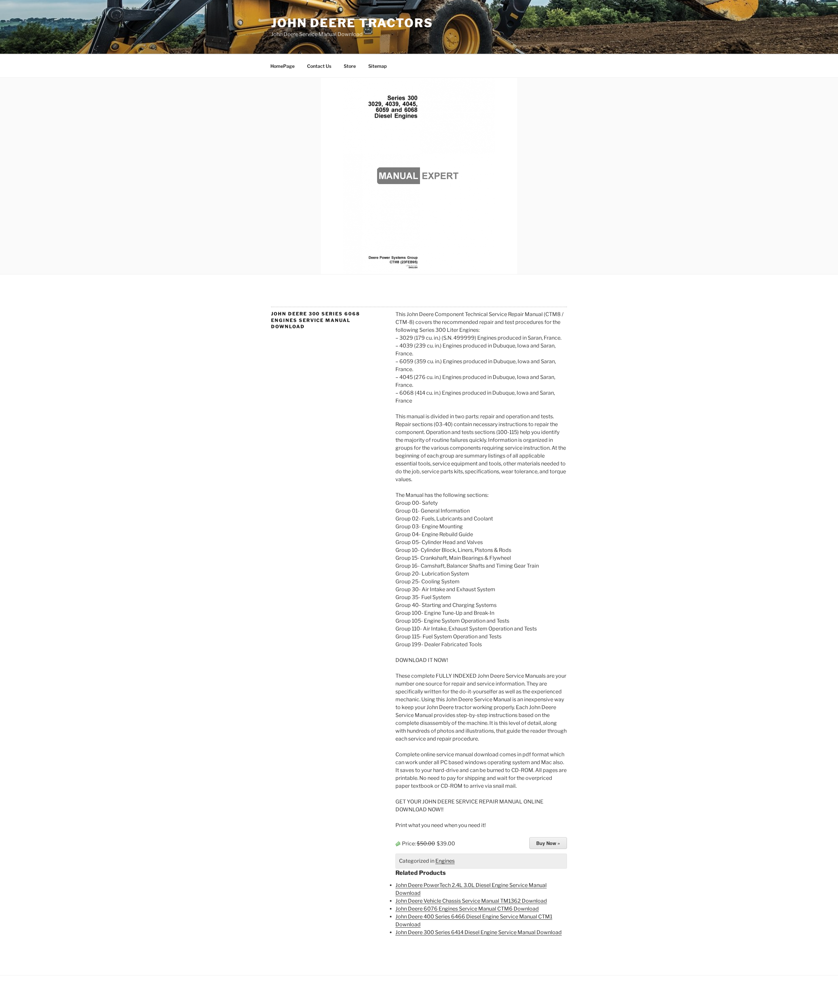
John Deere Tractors (352, 23)
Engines (445, 861)
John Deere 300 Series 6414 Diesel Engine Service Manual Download (478, 932)
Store (350, 66)
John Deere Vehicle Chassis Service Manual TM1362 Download (471, 901)
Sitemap (377, 66)
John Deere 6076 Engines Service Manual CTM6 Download (467, 909)
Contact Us (319, 66)
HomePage (282, 66)
